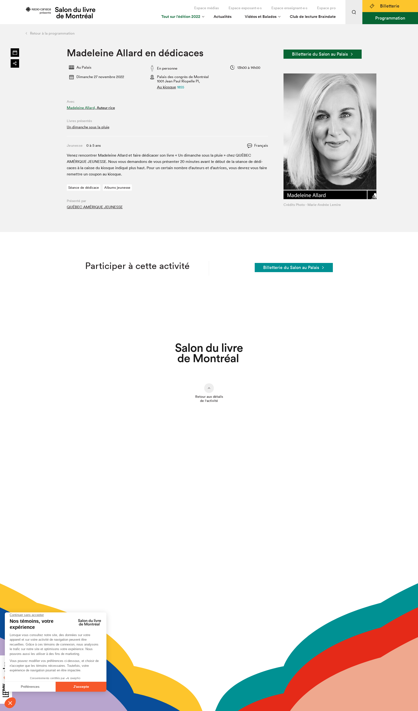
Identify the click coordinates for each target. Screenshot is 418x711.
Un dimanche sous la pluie (88, 127)
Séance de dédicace (83, 187)
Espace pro (326, 8)
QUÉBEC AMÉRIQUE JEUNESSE (95, 206)
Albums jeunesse (117, 187)
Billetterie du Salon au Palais (320, 54)
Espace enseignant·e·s (289, 8)
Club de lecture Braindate (313, 16)
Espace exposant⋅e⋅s (245, 8)
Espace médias (206, 8)
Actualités (222, 16)
